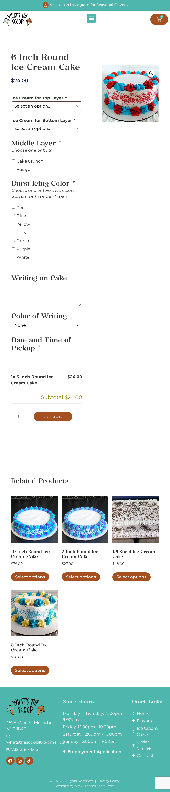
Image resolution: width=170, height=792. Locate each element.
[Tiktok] (29, 761)
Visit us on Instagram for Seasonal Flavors (89, 4)
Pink (21, 232)
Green (23, 240)
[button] (91, 18)
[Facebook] (10, 761)
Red (21, 207)
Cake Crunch (30, 161)
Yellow (23, 224)
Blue (21, 215)
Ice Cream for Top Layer (39, 98)
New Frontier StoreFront (95, 786)
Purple (23, 248)
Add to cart (53, 417)
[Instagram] (45, 5)
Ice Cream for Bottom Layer (43, 120)
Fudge (23, 169)
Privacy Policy (109, 781)
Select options (30, 576)
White (23, 257)
